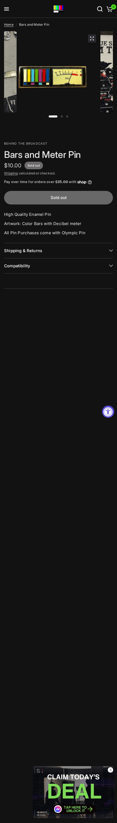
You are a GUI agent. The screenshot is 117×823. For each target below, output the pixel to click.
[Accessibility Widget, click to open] (108, 411)
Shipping (11, 173)
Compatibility (17, 265)
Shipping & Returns (23, 250)
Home (9, 24)
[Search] (99, 9)
